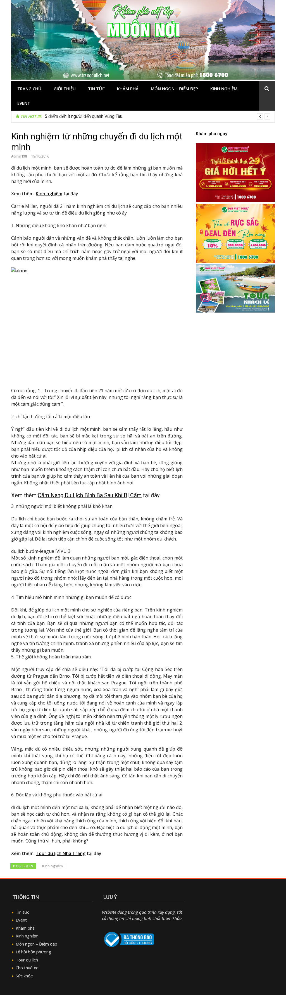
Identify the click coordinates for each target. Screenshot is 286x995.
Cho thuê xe (27, 967)
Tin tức (96, 88)
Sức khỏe (24, 976)
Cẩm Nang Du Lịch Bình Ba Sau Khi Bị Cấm (90, 495)
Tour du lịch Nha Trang (60, 853)
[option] (157, 116)
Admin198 (19, 156)
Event (23, 103)
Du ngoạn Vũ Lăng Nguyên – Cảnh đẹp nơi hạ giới (93, 116)
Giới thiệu (65, 88)
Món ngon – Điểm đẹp (174, 88)
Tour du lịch (27, 960)
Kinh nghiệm (223, 88)
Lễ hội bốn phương (33, 951)
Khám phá (128, 88)
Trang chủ (29, 88)
